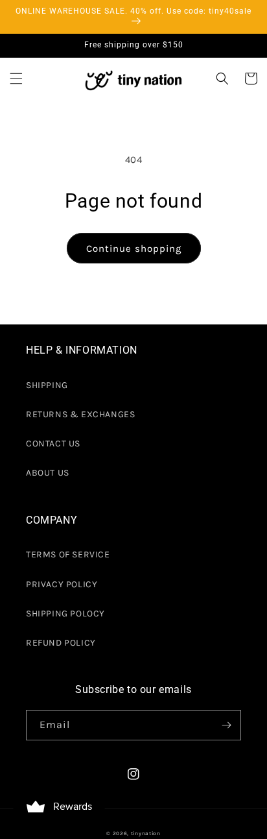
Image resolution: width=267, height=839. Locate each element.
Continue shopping (133, 248)
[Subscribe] (226, 725)
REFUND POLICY (61, 642)
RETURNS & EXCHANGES (80, 414)
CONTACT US (53, 443)
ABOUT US (47, 472)
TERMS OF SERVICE (68, 554)
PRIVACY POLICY (61, 584)
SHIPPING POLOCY (65, 613)
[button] (16, 78)
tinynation (146, 833)
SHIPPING (47, 385)
